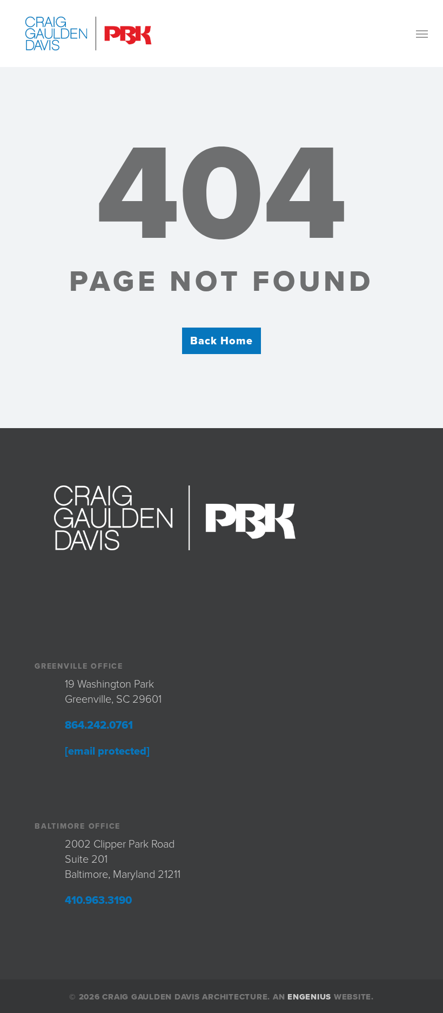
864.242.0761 (99, 725)
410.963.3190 (98, 900)
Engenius (309, 997)
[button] (422, 33)
